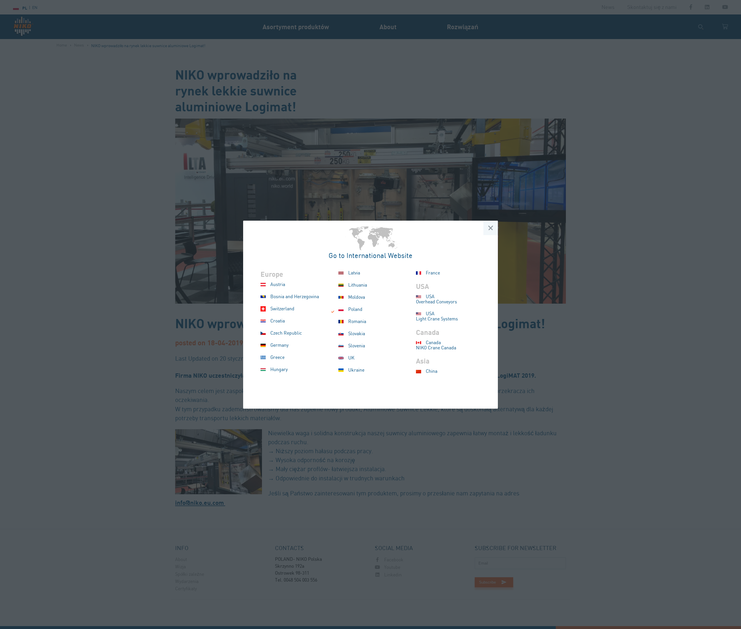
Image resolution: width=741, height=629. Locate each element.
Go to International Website (370, 256)
